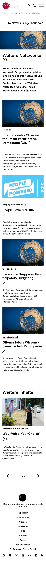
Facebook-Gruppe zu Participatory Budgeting (21, 276)
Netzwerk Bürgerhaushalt (25, 23)
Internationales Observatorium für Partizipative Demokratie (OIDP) (21, 139)
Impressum (23, 513)
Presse (23, 540)
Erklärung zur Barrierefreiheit (23, 549)
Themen (5, 13)
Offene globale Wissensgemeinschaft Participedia (22, 344)
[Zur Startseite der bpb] (10, 8)
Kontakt (23, 535)
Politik (14, 13)
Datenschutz (23, 517)
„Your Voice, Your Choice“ (21, 434)
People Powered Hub (18, 210)
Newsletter (23, 526)
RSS (23, 531)
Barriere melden (23, 544)
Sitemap (23, 522)
